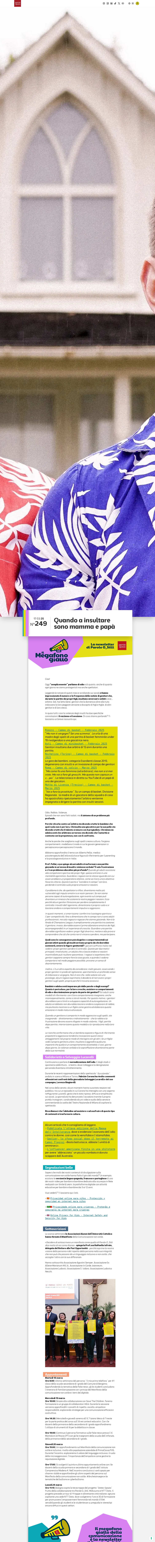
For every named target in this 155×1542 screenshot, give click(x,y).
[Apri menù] (132, 3)
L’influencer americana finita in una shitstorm (81, 1149)
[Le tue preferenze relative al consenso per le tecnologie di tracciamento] (151, 1538)
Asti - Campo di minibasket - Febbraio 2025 (76, 743)
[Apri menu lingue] (128, 3)
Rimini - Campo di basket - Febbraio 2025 (74, 730)
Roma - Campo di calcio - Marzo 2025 (71, 767)
